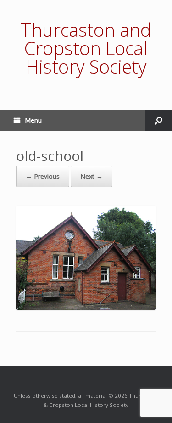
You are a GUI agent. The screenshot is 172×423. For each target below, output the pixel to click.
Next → (91, 176)
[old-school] (86, 307)
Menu (33, 120)
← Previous (43, 176)
